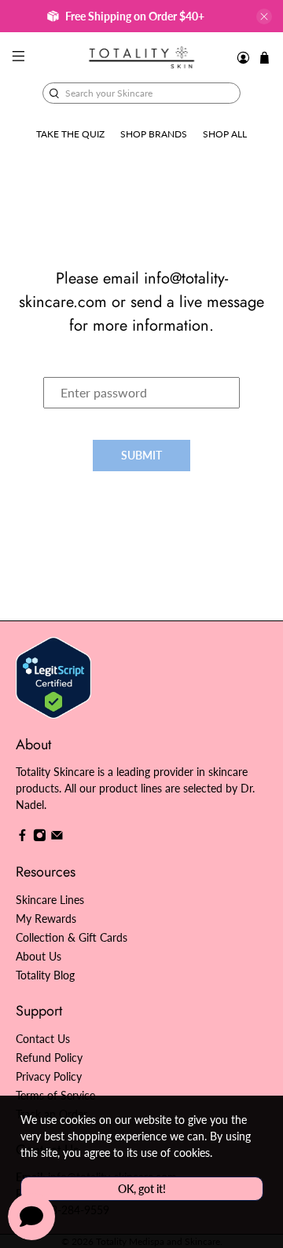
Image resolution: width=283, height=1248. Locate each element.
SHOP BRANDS (153, 134)
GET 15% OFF (74, 660)
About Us (38, 956)
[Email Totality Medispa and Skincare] (57, 837)
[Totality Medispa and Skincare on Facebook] (22, 837)
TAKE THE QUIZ (70, 134)
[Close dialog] (267, 556)
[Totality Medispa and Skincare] (141, 57)
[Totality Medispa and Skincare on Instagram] (39, 837)
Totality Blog (45, 975)
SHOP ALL (225, 134)
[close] (264, 16)
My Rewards (46, 918)
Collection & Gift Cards (71, 937)
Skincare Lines (50, 899)
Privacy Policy (49, 1076)
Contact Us (43, 1038)
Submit (141, 455)
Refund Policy (49, 1057)
